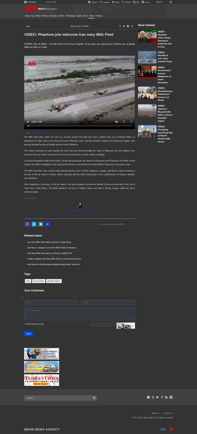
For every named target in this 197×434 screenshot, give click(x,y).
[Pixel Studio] (170, 429)
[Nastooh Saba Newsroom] (162, 429)
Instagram (106, 2)
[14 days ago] (147, 57)
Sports (79, 16)
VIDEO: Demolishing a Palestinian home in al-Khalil (165, 94)
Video (91, 16)
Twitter (117, 2)
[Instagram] (153, 397)
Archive (147, 2)
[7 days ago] (147, 93)
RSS (138, 2)
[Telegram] (148, 397)
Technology (70, 16)
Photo (85, 16)
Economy (53, 16)
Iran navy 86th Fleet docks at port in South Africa (49, 242)
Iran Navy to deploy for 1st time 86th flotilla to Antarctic (51, 248)
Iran (32, 16)
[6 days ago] (147, 36)
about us (156, 413)
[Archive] (171, 397)
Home (27, 16)
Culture (61, 16)
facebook (127, 2)
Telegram (94, 2)
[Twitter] (157, 397)
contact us (168, 413)
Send (28, 334)
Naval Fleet (39, 281)
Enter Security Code (34, 324)
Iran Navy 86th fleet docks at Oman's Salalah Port (49, 253)
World (38, 16)
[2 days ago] (147, 72)
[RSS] (166, 397)
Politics (45, 16)
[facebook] (162, 397)
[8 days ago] (147, 131)
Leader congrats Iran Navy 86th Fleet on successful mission (54, 259)
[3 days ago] (147, 110)
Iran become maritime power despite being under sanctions (53, 264)
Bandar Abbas (54, 281)
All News (99, 16)
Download (36, 133)
